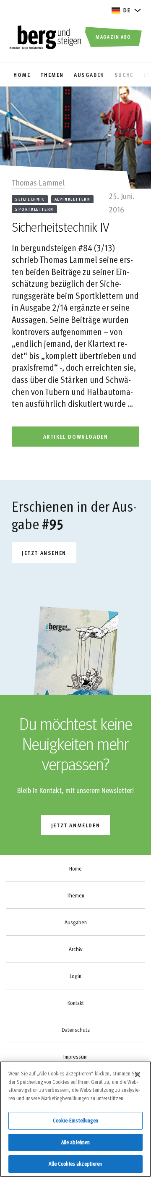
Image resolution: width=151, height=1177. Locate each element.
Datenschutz (76, 1029)
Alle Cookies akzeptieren (75, 1163)
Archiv (75, 949)
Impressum (75, 1056)
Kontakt (76, 1003)
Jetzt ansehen (44, 552)
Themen (75, 895)
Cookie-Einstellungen (75, 1120)
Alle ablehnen (75, 1142)
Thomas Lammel (38, 182)
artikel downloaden (75, 436)
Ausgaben (76, 922)
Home (75, 868)
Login (75, 976)
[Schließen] (137, 1074)
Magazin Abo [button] (113, 36)
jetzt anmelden (75, 825)
